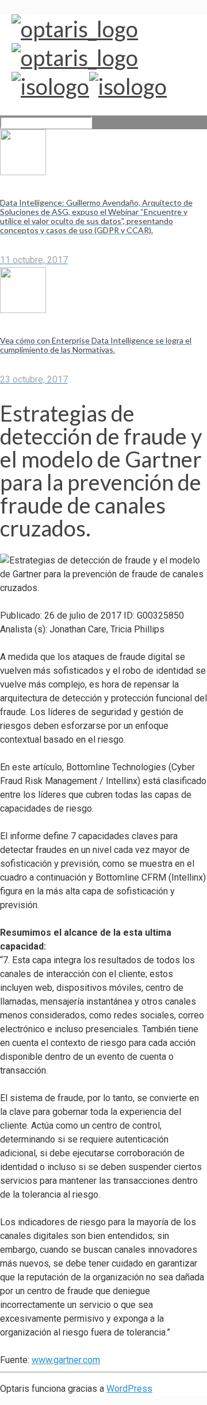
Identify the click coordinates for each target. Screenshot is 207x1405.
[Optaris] (89, 57)
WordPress (129, 1388)
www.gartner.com (66, 1359)
